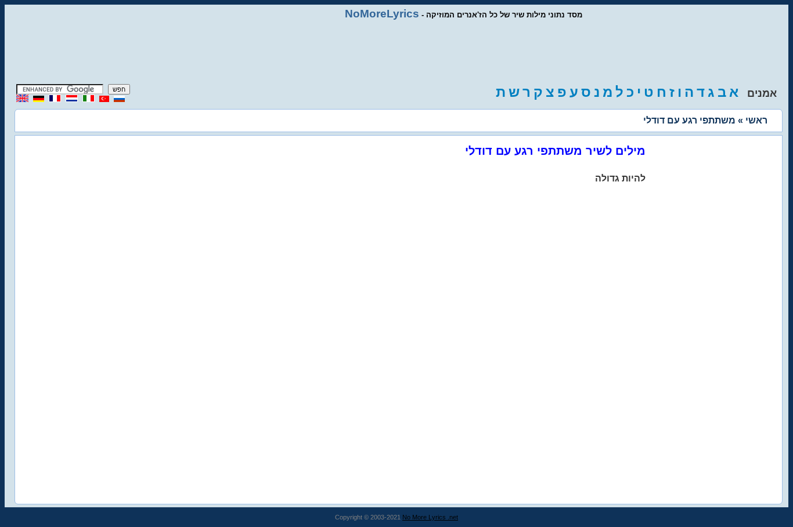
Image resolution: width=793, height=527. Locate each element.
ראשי (756, 120)
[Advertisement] (396, 52)
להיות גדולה (620, 178)
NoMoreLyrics (382, 14)
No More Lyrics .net (430, 517)
